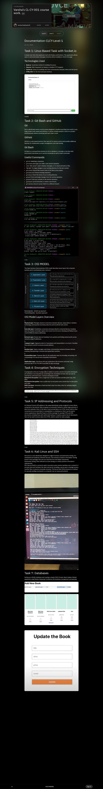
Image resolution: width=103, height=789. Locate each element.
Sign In (89, 786)
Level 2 (51, 33)
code (25, 397)
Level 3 (59, 33)
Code (25, 260)
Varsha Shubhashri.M (24, 25)
